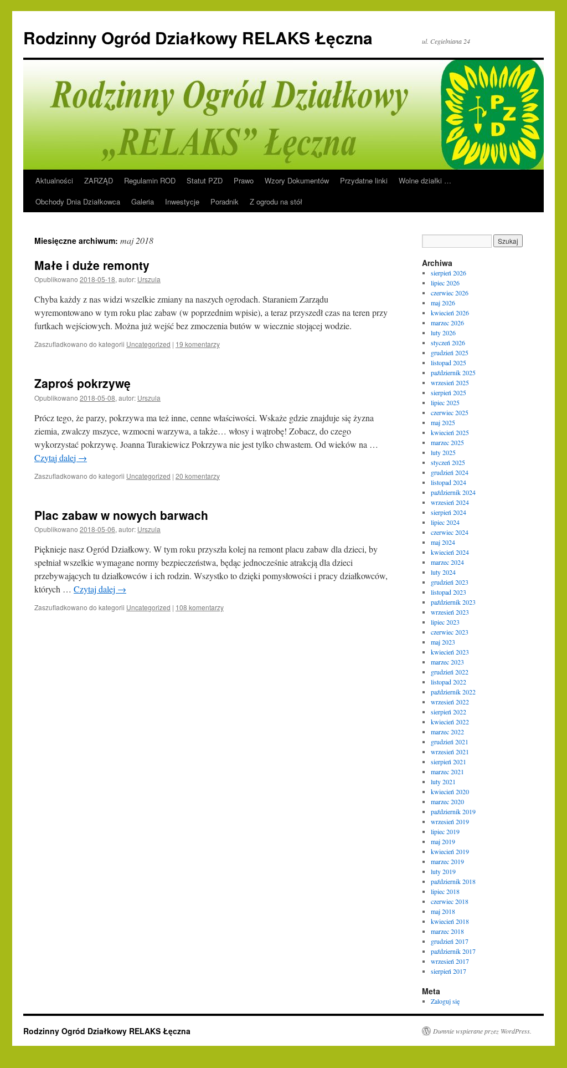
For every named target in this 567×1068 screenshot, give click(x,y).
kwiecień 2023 (450, 651)
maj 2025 (443, 422)
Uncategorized (148, 344)
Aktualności (54, 180)
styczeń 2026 (448, 342)
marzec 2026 (447, 322)
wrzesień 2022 (450, 701)
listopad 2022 (448, 681)
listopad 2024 (448, 482)
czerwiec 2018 (449, 901)
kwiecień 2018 (450, 921)
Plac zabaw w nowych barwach (121, 515)
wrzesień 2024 (450, 502)
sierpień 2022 (448, 711)
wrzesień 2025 (450, 382)
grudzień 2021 (449, 741)
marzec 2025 (447, 442)
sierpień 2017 (448, 971)
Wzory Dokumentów (297, 180)
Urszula (149, 279)
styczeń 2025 (448, 462)
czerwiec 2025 (449, 412)
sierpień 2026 (448, 272)
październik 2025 (453, 372)
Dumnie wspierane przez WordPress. (482, 1030)
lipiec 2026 (445, 282)
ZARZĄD (98, 180)
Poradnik (224, 201)
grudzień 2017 (449, 941)
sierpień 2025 (448, 392)
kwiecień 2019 (450, 851)
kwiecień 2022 (450, 721)
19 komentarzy (198, 344)
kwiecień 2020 (450, 791)
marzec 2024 (447, 562)
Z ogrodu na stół (276, 201)
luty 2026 (443, 332)
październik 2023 (453, 601)
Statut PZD (205, 180)
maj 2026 (443, 302)
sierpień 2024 (448, 512)
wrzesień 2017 (450, 961)
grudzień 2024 (449, 472)
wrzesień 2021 (450, 751)
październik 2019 (453, 811)
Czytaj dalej (60, 457)
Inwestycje (182, 201)
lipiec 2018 (445, 891)
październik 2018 (453, 881)
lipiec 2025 (445, 402)
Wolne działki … (425, 180)
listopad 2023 (448, 591)
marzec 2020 (447, 801)
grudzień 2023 (449, 582)
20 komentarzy (198, 476)
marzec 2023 (447, 661)
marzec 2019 (447, 861)
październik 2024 (453, 492)
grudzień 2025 (449, 352)
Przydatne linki (364, 180)
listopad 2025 (448, 362)
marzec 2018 (447, 931)
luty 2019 (443, 871)
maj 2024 (443, 542)
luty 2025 (443, 452)
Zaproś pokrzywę (82, 383)
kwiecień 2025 (450, 432)
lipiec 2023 (445, 621)
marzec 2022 (447, 731)
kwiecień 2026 (450, 312)
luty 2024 (443, 572)
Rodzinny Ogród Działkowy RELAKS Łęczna (198, 37)
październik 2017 (453, 951)
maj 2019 (443, 841)
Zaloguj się (445, 1001)
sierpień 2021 (448, 761)
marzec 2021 (447, 771)
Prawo (244, 180)
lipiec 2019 (445, 831)
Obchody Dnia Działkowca (77, 201)
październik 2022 (453, 691)
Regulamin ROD (150, 180)
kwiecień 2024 (450, 552)
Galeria (142, 201)
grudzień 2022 (449, 671)
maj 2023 (443, 641)
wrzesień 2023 (450, 611)
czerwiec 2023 (449, 631)
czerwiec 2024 (449, 532)
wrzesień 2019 (450, 821)
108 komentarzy (200, 607)
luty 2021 (443, 781)
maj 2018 (443, 911)
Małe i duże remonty (92, 265)
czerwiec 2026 (449, 292)
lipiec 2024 (445, 522)
